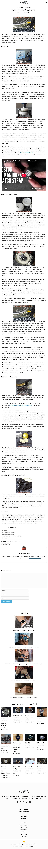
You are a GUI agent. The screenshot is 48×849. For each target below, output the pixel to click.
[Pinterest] (30, 802)
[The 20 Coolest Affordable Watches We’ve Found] (24, 622)
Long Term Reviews (25, 7)
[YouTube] (24, 802)
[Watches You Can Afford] (24, 2)
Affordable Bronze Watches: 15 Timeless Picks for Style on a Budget (24, 647)
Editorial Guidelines (24, 825)
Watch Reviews (17, 541)
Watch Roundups (24, 811)
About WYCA (24, 822)
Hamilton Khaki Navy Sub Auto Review (29, 718)
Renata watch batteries (26, 152)
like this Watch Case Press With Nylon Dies (20, 405)
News (12, 541)
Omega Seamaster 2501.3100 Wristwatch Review (4, 723)
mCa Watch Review (6, 544)
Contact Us (24, 836)
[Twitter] (27, 802)
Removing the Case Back (8, 532)
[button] (46, 2)
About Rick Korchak (24, 553)
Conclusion (5, 538)
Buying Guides (24, 814)
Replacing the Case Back (8, 534)
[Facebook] (17, 802)
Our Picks (24, 816)
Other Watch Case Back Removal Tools (12, 536)
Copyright (24, 832)
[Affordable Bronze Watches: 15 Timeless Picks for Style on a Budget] (24, 639)
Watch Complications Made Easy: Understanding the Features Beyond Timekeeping (24, 664)
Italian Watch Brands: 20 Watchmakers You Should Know (24, 680)
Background (5, 530)
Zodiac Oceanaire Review (8, 543)
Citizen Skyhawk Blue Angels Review (41, 745)
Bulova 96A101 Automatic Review (41, 769)
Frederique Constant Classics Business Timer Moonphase (5, 771)
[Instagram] (21, 802)
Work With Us (24, 834)
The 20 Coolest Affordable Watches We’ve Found (24, 630)
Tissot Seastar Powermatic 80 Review (29, 769)
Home (18, 7)
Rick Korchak (19, 12)
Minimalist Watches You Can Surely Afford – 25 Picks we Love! (24, 697)
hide (14, 527)
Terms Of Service (24, 827)
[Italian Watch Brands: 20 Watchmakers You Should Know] (24, 672)
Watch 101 (24, 818)
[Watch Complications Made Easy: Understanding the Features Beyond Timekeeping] (24, 655)
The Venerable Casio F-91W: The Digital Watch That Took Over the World (18, 747)
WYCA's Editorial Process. (35, 558)
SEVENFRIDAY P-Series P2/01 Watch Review (17, 718)
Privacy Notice (24, 829)
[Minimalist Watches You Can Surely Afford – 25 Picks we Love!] (24, 689)
